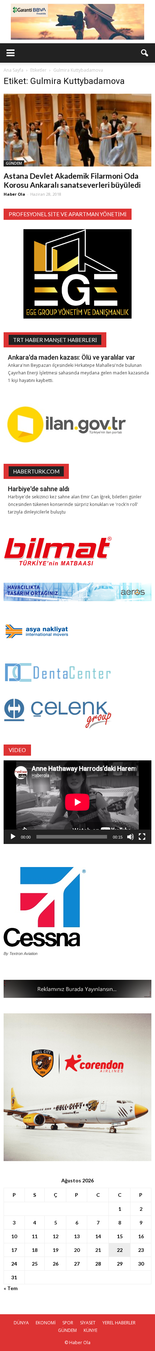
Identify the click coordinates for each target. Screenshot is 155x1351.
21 (98, 1250)
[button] (145, 53)
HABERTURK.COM (36, 471)
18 (34, 1250)
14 (98, 1236)
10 (14, 1236)
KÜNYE (90, 1330)
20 (77, 1250)
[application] (77, 802)
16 (141, 1236)
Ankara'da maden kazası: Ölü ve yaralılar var (71, 357)
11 (34, 1236)
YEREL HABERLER (119, 1323)
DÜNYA (21, 1323)
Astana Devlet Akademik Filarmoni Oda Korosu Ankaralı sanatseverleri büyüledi (72, 180)
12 (55, 1236)
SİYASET (88, 1323)
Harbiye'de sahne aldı (38, 489)
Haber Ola (14, 194)
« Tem (11, 1288)
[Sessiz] (130, 836)
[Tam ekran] (142, 836)
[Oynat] (13, 836)
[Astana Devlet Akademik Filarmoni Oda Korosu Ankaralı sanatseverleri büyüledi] (77, 130)
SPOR (67, 1323)
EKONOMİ (46, 1323)
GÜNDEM (14, 163)
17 (14, 1250)
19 (55, 1250)
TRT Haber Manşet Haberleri (55, 340)
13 (77, 1236)
